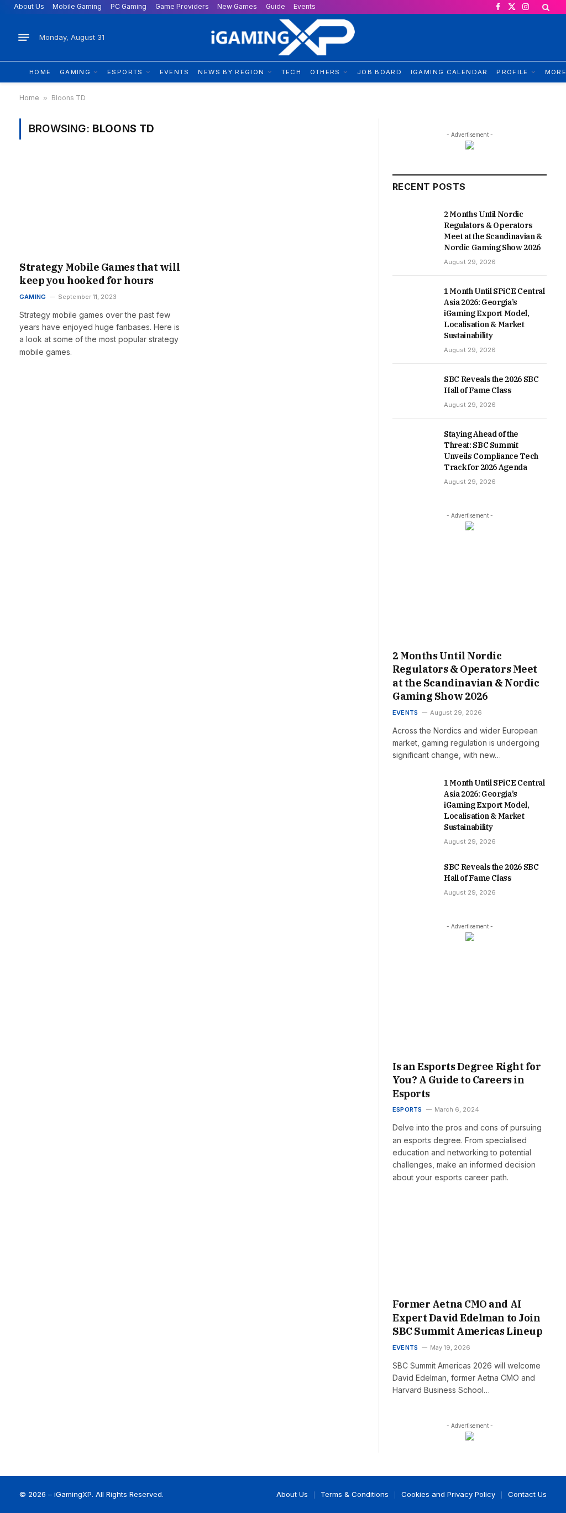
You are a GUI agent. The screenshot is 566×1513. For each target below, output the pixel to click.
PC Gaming (128, 6)
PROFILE (512, 72)
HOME (40, 72)
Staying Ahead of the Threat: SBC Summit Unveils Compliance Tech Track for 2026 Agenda (491, 450)
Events (305, 6)
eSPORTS (125, 72)
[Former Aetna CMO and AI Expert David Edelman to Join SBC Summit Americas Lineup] (469, 1247)
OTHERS (325, 72)
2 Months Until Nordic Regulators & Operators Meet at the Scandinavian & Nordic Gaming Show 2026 (493, 230)
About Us (29, 6)
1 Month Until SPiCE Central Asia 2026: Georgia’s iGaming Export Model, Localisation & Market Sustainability (494, 313)
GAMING (75, 72)
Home (29, 98)
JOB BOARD (379, 72)
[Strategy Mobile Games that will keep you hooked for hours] (100, 207)
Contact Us (527, 1494)
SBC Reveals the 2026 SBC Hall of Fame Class (491, 384)
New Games (237, 6)
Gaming (32, 297)
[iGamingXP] (283, 37)
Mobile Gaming (77, 6)
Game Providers (182, 6)
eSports (407, 1109)
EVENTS (175, 72)
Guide (275, 6)
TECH (291, 72)
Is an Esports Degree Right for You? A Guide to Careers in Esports (466, 1080)
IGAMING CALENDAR (449, 72)
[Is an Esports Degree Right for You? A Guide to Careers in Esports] (469, 1009)
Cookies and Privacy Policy (448, 1494)
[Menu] (23, 37)
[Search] (544, 7)
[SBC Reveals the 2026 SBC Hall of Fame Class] (413, 384)
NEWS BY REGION (231, 72)
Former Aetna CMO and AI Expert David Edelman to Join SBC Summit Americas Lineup (467, 1318)
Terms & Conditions (355, 1494)
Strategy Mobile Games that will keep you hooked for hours (99, 274)
